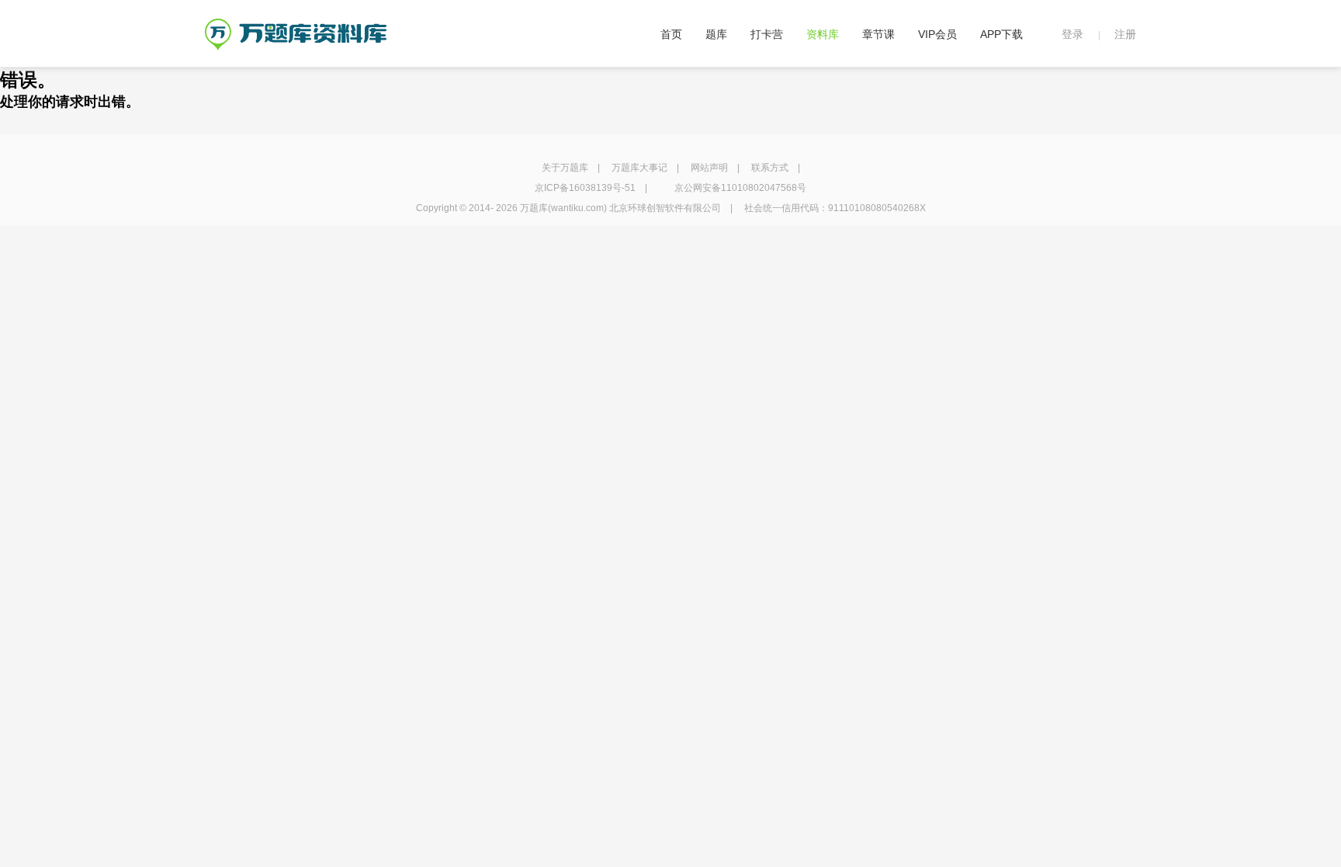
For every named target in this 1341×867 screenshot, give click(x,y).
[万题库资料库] (295, 24)
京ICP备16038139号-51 (585, 187)
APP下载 (1001, 34)
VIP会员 (937, 34)
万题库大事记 (639, 167)
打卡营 (766, 34)
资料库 (822, 34)
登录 (1072, 34)
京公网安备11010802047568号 (740, 187)
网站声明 (709, 167)
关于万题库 (565, 167)
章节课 (878, 34)
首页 (671, 34)
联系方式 (769, 167)
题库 (716, 34)
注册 (1125, 34)
